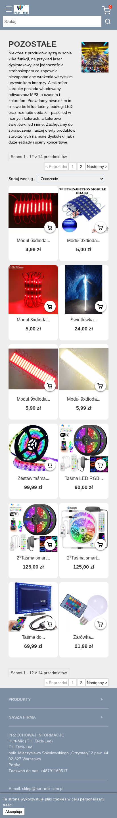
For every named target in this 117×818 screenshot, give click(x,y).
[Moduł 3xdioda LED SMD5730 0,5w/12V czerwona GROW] (33, 289)
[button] (8, 10)
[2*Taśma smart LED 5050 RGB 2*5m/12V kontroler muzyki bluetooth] (83, 527)
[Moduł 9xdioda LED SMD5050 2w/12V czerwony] (33, 369)
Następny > (97, 166)
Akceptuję (13, 812)
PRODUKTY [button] (20, 699)
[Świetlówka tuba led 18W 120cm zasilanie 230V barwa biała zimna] (83, 289)
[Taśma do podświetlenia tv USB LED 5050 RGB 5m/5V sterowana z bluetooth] (33, 606)
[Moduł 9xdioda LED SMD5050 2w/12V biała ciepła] (83, 369)
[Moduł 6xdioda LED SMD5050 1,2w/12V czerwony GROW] (33, 210)
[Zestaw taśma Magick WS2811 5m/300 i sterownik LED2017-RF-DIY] (33, 448)
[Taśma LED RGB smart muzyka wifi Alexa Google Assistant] (83, 448)
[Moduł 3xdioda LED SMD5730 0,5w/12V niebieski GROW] (83, 210)
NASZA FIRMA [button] (22, 717)
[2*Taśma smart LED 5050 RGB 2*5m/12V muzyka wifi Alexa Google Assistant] (33, 527)
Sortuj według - (23, 178)
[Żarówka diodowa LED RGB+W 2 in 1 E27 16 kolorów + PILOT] (83, 606)
